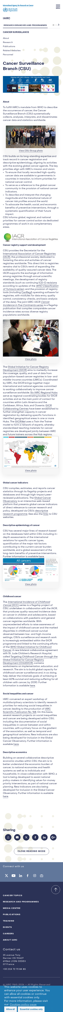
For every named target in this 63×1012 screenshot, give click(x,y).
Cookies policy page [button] (23, 1004)
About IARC (10, 940)
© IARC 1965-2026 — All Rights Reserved (26, 985)
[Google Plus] (53, 837)
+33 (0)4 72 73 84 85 (14, 969)
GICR (20, 422)
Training (8, 921)
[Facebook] (35, 837)
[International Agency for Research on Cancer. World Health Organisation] (18, 8)
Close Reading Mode (31, 851)
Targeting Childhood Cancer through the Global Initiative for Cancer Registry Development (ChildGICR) (30, 660)
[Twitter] (26, 837)
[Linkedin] (20, 875)
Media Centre (11, 908)
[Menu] (58, 7)
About (6, 38)
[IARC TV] (41, 875)
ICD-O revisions (48, 283)
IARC (6, 18)
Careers (8, 933)
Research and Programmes (21, 901)
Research (8, 42)
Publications (9, 47)
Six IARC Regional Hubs (44, 393)
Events (7, 927)
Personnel (8, 55)
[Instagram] (34, 875)
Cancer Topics (12, 895)
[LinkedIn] (44, 837)
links (45, 514)
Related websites (12, 51)
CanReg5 (26, 292)
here (41, 556)
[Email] (17, 837)
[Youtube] (13, 875)
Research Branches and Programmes (25, 25)
